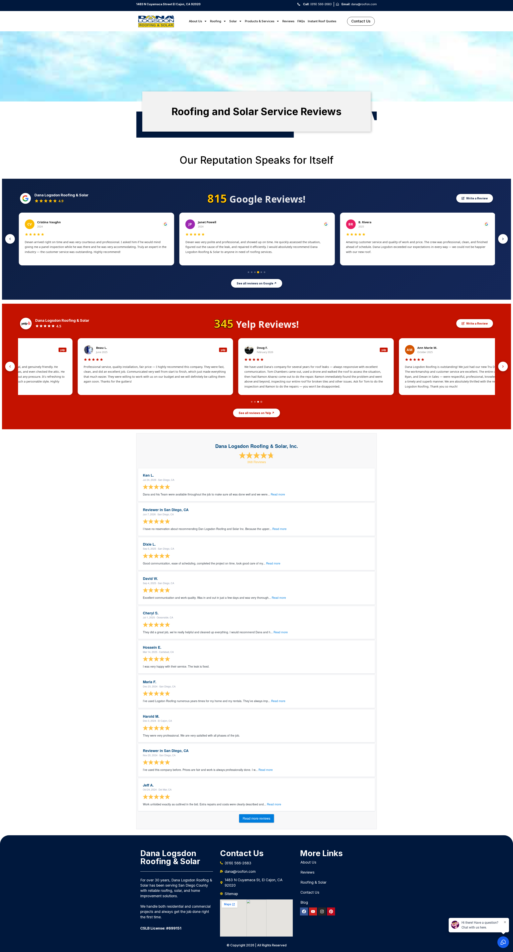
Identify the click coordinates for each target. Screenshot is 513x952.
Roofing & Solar (313, 882)
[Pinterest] (331, 911)
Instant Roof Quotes (322, 21)
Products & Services (259, 21)
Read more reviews (256, 818)
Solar (233, 21)
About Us (195, 21)
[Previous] (10, 239)
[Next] (503, 239)
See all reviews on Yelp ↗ (256, 413)
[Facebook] (304, 911)
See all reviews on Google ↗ (257, 283)
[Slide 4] (258, 272)
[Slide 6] (264, 272)
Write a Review (477, 198)
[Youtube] (313, 911)
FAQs (301, 21)
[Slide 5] (261, 272)
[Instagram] (322, 911)
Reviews (288, 21)
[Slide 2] (251, 272)
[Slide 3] (255, 272)
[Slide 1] (248, 272)
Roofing (215, 21)
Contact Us (309, 892)
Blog (304, 902)
